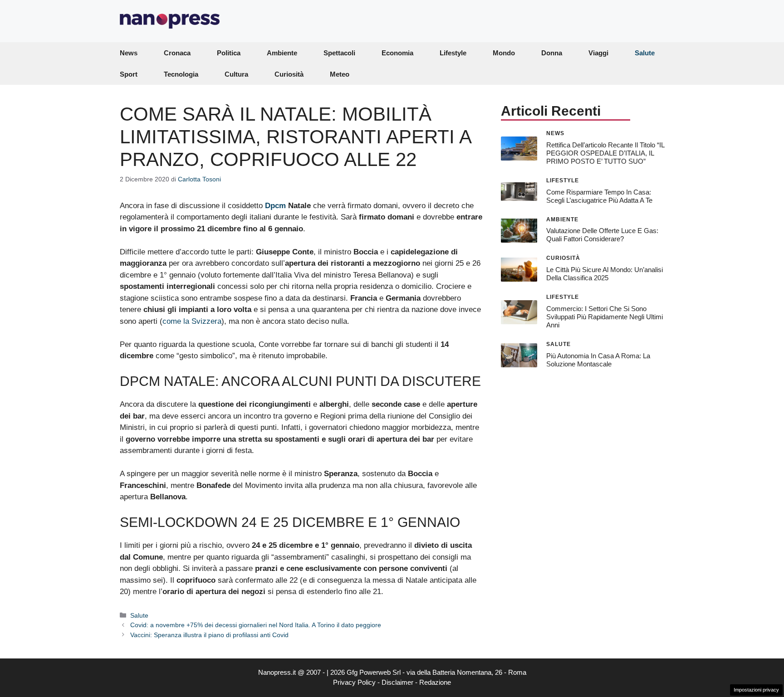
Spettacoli (339, 53)
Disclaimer (397, 682)
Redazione (435, 682)
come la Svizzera (191, 321)
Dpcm (275, 205)
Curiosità (289, 74)
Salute (645, 53)
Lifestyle (453, 53)
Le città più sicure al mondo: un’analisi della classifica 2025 (604, 274)
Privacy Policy (354, 682)
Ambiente (282, 53)
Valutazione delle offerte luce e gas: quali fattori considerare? (602, 235)
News (128, 53)
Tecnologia (181, 74)
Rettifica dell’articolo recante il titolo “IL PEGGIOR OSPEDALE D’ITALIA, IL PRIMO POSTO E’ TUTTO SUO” (605, 153)
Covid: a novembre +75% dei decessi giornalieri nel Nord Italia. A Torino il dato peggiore (255, 625)
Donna (551, 53)
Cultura (236, 74)
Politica (228, 53)
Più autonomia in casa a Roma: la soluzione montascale (598, 359)
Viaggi (598, 53)
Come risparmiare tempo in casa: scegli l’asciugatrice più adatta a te (599, 196)
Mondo (504, 53)
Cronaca (177, 53)
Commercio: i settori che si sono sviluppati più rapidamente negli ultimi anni (604, 317)
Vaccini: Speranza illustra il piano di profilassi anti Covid (209, 635)
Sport (128, 74)
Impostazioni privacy (756, 689)
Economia (397, 53)
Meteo (339, 74)
